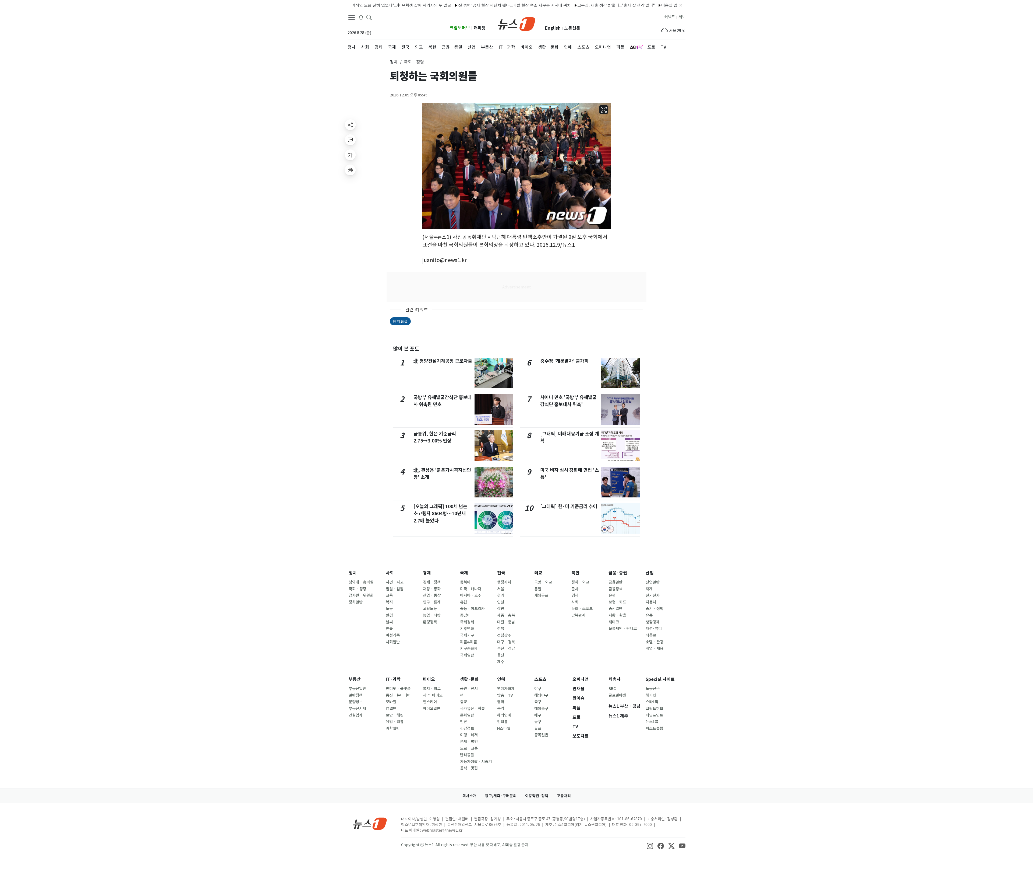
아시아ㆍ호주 (470, 595)
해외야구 (541, 695)
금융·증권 (618, 573)
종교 (463, 701)
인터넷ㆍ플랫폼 (398, 688)
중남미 (465, 615)
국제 (464, 573)
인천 (500, 602)
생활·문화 (469, 679)
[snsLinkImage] (650, 845)
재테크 (614, 622)
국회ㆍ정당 (357, 589)
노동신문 (572, 28)
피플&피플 (468, 642)
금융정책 (615, 589)
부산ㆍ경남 (506, 648)
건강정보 (467, 728)
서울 (500, 589)
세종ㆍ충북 (506, 615)
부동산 (355, 679)
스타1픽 (652, 701)
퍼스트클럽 (654, 728)
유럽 (463, 602)
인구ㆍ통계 (432, 602)
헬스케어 (430, 701)
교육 (389, 595)
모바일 (391, 701)
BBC (612, 688)
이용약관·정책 (536, 795)
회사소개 (469, 795)
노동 (389, 608)
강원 (500, 608)
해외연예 (504, 715)
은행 (612, 595)
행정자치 (504, 582)
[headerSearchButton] (369, 17)
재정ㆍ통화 (432, 589)
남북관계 (578, 615)
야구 (537, 688)
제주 (500, 661)
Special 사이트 (660, 679)
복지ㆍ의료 (432, 688)
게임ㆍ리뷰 (395, 721)
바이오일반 (431, 708)
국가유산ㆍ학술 (472, 708)
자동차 (651, 602)
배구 (537, 715)
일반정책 (356, 695)
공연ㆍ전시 (469, 688)
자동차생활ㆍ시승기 (476, 761)
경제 (427, 573)
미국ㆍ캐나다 (470, 589)
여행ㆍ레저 (469, 735)
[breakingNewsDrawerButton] (361, 17)
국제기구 (467, 635)
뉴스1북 (652, 721)
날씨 (389, 622)
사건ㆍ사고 (395, 582)
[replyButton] (350, 139)
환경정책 (430, 622)
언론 (463, 721)
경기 (500, 595)
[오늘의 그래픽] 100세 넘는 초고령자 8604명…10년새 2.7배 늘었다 (440, 513)
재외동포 (541, 595)
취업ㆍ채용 (654, 648)
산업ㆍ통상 (432, 595)
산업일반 (653, 582)
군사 (574, 589)
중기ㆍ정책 (654, 608)
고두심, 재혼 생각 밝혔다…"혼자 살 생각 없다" (588, 5)
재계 (649, 589)
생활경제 (653, 622)
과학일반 (393, 728)
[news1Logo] (370, 823)
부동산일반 (357, 688)
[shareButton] (350, 124)
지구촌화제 (468, 648)
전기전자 (653, 595)
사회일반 (393, 642)
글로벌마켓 (617, 695)
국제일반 (467, 655)
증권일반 (615, 608)
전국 (501, 573)
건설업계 (356, 715)
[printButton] (350, 170)
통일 (537, 589)
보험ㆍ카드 (617, 602)
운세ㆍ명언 (469, 741)
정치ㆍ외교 (580, 582)
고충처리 (564, 795)
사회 (390, 573)
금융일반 (615, 582)
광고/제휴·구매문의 (500, 795)
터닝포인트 (654, 715)
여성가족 (393, 635)
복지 (389, 602)
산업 (650, 573)
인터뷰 (502, 721)
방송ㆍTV (505, 695)
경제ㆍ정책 (432, 582)
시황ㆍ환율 (617, 615)
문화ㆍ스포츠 (582, 608)
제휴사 (615, 679)
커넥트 (669, 17)
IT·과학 (393, 679)
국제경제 (467, 622)
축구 (537, 701)
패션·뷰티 (654, 628)
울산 (500, 655)
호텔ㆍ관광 (654, 642)
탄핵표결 (400, 321)
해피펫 (479, 28)
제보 (681, 17)
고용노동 (430, 608)
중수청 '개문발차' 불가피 (564, 361)
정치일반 (356, 602)
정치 (353, 573)
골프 (537, 728)
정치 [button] (394, 62)
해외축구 (541, 708)
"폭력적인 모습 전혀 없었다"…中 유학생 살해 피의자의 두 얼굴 (371, 5)
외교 (538, 573)
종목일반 (541, 735)
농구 (537, 721)
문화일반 (467, 715)
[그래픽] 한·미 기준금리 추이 (568, 506)
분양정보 (356, 701)
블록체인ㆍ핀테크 (623, 628)
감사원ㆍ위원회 (361, 595)
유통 (649, 615)
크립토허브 (460, 28)
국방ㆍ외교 (543, 582)
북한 (575, 573)
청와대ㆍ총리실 (361, 582)
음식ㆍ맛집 (469, 768)
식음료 (651, 635)
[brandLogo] (516, 23)
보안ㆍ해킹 (395, 715)
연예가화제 (506, 688)
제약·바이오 (433, 695)
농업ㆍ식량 (432, 615)
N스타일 (503, 728)
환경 (389, 615)
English (553, 28)
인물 (389, 628)
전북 (500, 628)
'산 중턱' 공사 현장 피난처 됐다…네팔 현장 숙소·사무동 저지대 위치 (486, 5)
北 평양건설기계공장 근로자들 (442, 361)
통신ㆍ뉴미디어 (398, 695)
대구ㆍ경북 (506, 642)
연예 (501, 679)
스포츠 (540, 679)
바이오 (429, 679)
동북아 (465, 582)
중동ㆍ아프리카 (472, 608)
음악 (500, 708)
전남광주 (504, 635)
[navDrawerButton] (352, 17)
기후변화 (467, 628)
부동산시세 (357, 708)
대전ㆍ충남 (506, 622)
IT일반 (391, 708)
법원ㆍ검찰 (395, 589)
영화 (500, 701)
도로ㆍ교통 (469, 748)
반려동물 (467, 754)
